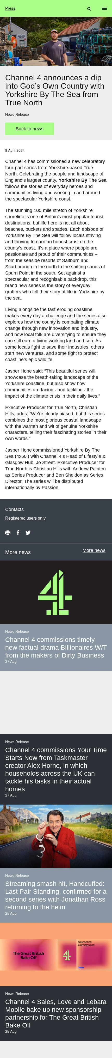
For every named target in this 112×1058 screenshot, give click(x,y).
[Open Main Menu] (104, 8)
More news (94, 550)
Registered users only (25, 518)
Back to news (29, 128)
